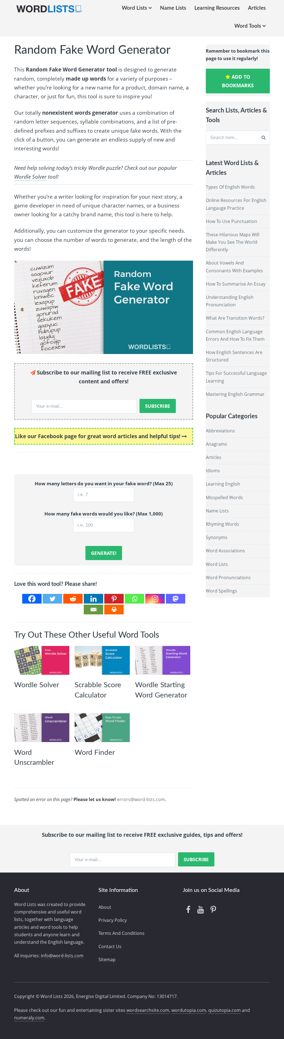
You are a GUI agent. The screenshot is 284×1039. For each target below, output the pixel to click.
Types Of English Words (230, 187)
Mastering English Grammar (235, 394)
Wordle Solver (30, 176)
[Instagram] (155, 599)
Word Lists (134, 8)
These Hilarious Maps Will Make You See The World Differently (232, 242)
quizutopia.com (224, 1010)
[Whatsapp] (134, 599)
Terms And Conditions (121, 933)
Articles (257, 8)
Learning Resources (217, 8)
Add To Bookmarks (238, 81)
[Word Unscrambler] (41, 727)
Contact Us (109, 946)
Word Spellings (221, 591)
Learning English (223, 484)
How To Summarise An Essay (235, 284)
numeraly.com (29, 1018)
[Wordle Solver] (41, 660)
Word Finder (95, 752)
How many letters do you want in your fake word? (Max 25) (104, 483)
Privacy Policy (112, 920)
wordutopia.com (188, 1010)
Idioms (213, 471)
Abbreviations (220, 431)
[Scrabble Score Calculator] (102, 660)
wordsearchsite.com (147, 1010)
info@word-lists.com (62, 956)
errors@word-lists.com (141, 799)
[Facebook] (32, 599)
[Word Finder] (102, 727)
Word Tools (247, 26)
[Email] (93, 609)
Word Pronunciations (228, 577)
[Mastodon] (175, 599)
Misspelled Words (224, 497)
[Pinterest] (114, 599)
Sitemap (107, 959)
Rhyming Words (222, 524)
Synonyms (216, 537)
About (104, 907)
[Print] (114, 609)
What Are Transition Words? (235, 318)
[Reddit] (73, 599)
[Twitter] (52, 599)
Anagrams (216, 444)
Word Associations (225, 551)
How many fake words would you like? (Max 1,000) (103, 513)
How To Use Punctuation (231, 221)
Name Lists (173, 8)
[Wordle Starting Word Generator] (162, 660)
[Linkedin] (93, 599)
